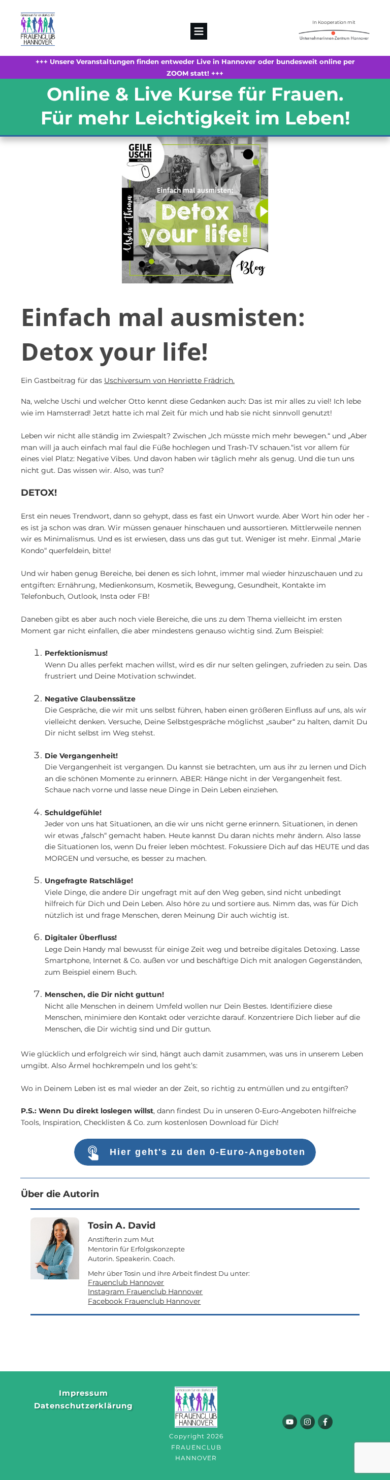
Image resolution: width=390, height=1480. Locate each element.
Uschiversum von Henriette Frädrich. (169, 380)
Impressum (83, 1393)
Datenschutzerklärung (83, 1405)
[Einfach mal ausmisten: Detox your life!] (195, 210)
